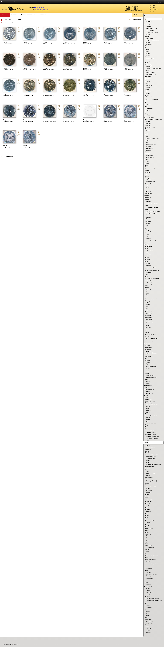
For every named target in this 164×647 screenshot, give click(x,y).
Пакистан (147, 406)
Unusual (147, 24)
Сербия (147, 471)
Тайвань (147, 507)
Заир (146, 174)
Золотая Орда (149, 184)
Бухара (148, 536)
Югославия (148, 619)
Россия (147, 440)
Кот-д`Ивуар (148, 282)
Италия (147, 227)
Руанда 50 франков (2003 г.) (8, 120)
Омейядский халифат (152, 481)
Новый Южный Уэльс (152, 32)
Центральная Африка (151, 565)
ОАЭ (146, 395)
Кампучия (148, 238)
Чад (146, 566)
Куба (146, 285)
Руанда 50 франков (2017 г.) (109, 120)
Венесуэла (148, 123)
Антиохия (147, 55)
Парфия (147, 419)
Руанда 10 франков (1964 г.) (109, 69)
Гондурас (147, 153)
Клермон (147, 263)
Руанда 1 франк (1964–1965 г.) (29, 43)
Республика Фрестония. (151, 438)
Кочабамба (149, 97)
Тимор (147, 515)
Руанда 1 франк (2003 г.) (108, 43)
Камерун (147, 242)
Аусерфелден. (149, 64)
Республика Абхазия (150, 432)
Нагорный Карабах (150, 366)
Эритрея (147, 604)
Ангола (147, 51)
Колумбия (148, 265)
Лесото (147, 302)
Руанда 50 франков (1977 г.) (129, 94)
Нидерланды (148, 385)
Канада (147, 244)
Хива (147, 537)
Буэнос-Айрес (150, 58)
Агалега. (147, 36)
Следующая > (9, 22)
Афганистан (148, 66)
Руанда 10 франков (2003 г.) (28, 94)
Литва (146, 310)
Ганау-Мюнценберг (150, 144)
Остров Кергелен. (150, 401)
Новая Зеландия (149, 389)
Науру (147, 371)
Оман (146, 397)
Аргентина (148, 57)
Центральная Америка (151, 563)
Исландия (148, 221)
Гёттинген (148, 152)
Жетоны (147, 172)
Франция (147, 554)
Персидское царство (151, 213)
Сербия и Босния (150, 473)
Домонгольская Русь (151, 168)
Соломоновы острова (151, 486)
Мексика (147, 343)
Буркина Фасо (149, 108)
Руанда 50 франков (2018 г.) (8, 146)
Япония (147, 626)
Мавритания (148, 317)
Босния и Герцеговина (151, 99)
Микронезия (148, 347)
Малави (147, 325)
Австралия (148, 26)
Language (159, 1)
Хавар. (147, 557)
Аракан (148, 362)
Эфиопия (147, 611)
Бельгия (147, 87)
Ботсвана (147, 103)
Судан (147, 494)
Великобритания (149, 117)
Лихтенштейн (149, 312)
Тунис (146, 526)
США (146, 498)
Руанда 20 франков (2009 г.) (109, 94)
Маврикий (148, 315)
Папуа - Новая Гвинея (151, 415)
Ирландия (148, 217)
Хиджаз (148, 460)
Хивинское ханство (150, 559)
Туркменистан (149, 528)
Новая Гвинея (150, 30)
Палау (147, 408)
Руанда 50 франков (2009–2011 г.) (49, 120)
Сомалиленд (148, 490)
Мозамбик (148, 349)
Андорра (147, 53)
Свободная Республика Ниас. (153, 464)
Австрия (147, 34)
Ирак (146, 205)
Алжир (147, 46)
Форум (26, 1)
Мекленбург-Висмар (150, 341)
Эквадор (147, 596)
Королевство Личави (151, 377)
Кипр (146, 255)
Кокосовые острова (151, 28)
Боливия (147, 95)
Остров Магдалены (150, 403)
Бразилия (148, 104)
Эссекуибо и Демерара (152, 138)
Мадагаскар (148, 319)
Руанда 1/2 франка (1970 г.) (8, 43)
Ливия (147, 308)
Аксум (147, 613)
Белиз (146, 83)
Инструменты (34, 1)
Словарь (16, 1)
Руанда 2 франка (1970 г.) (128, 43)
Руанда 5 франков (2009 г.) (88, 69)
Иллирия (147, 190)
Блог (22, 1)
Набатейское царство (152, 203)
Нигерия (147, 381)
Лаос (146, 291)
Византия (147, 125)
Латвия (147, 293)
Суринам (147, 496)
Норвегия (147, 391)
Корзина (139, 15)
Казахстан (148, 232)
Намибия (147, 368)
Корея (147, 276)
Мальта (147, 332)
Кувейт (147, 287)
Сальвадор (148, 449)
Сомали (147, 488)
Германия (148, 150)
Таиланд (147, 503)
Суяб (147, 234)
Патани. (147, 421)
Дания (147, 163)
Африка (147, 70)
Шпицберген (149, 393)
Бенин (147, 89)
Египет (147, 170)
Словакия (148, 483)
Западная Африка (150, 178)
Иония (147, 199)
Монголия (148, 356)
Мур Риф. (148, 358)
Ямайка (147, 625)
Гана (146, 142)
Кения (147, 252)
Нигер (146, 379)
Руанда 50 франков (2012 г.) (68, 120)
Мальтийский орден (150, 334)
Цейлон (148, 594)
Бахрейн (147, 79)
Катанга (148, 274)
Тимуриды (149, 214)
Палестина (148, 410)
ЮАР (146, 617)
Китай (146, 261)
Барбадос (148, 78)
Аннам (148, 130)
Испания (147, 223)
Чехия (147, 570)
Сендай (148, 630)
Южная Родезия (150, 181)
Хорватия (147, 561)
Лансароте (148, 289)
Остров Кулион (150, 547)
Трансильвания (150, 447)
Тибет (146, 513)
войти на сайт (39, 8)
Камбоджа (148, 236)
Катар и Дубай (149, 250)
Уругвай (147, 542)
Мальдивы (148, 330)
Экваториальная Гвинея (152, 598)
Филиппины (148, 545)
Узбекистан (148, 534)
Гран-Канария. (149, 155)
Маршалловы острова (151, 338)
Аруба (147, 63)
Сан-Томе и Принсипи (151, 454)
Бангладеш (148, 76)
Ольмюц (148, 576)
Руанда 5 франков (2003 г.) (68, 69)
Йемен (147, 229)
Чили (146, 582)
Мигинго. (147, 345)
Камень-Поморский (150, 241)
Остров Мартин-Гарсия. (151, 404)
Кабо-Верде (148, 231)
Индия (147, 195)
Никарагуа (148, 387)
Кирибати (147, 259)
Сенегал (147, 469)
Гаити (146, 134)
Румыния (147, 445)
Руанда (146, 442)
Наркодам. (148, 370)
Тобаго (148, 522)
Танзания (147, 509)
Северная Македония (152, 323)
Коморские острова (150, 267)
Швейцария (148, 586)
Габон (146, 133)
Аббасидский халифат (152, 207)
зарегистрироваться (42, 10)
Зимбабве (148, 179)
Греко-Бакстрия (149, 157)
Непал (147, 373)
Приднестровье (149, 430)
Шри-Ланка (148, 592)
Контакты (42, 15)
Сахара (147, 462)
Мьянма (147, 360)
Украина (147, 540)
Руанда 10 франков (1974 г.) (129, 69)
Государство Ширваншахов (153, 40)
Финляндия (148, 549)
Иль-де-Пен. (148, 193)
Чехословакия (149, 578)
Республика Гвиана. (150, 434)
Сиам (147, 505)
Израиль (147, 185)
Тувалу (147, 525)
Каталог (10, 1)
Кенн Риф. (148, 254)
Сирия (147, 479)
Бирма (148, 364)
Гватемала (148, 146)
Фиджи (147, 543)
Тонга (146, 519)
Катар (146, 248)
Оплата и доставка (28, 15)
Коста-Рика (148, 280)
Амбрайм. (148, 49)
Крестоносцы (148, 284)
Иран (146, 209)
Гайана (147, 136)
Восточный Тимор (150, 127)
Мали (146, 329)
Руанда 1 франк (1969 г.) (47, 43)
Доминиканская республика (153, 167)
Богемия (148, 572)
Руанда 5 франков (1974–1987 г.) (49, 69)
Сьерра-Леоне (149, 499)
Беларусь (147, 81)
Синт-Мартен (149, 477)
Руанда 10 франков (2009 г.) (48, 94)
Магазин (3, 1)
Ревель (148, 590)
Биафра (148, 383)
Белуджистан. (149, 85)
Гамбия (147, 140)
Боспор (147, 101)
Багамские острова (150, 74)
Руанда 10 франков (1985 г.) (8, 94)
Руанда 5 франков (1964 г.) (8, 69)
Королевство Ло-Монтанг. (152, 278)
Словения (148, 485)
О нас (42, 1)
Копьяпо (148, 584)
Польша (147, 427)
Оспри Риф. (148, 399)
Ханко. (148, 551)
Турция (147, 530)
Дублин (148, 219)
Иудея (147, 187)
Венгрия (147, 121)
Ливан (147, 306)
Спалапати (148, 492)
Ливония (148, 295)
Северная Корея (149, 466)
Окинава (148, 628)
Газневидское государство (153, 68)
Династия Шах (150, 375)
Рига (147, 296)
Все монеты (148, 21)
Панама (147, 414)
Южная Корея (149, 621)
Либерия (147, 304)
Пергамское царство (151, 423)
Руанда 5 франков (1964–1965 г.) (29, 69)
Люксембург (148, 313)
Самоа (147, 451)
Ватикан (147, 115)
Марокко (147, 336)
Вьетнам (147, 129)
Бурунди (147, 110)
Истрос (147, 225)
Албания (147, 42)
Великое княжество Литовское (153, 119)
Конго (146, 268)
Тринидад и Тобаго (150, 520)
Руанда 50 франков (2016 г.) (88, 120)
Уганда (147, 532)
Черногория (148, 568)
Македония (148, 321)
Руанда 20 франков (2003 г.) (88, 94)
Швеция (147, 588)
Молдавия (148, 351)
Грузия (147, 161)
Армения (147, 61)
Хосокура (148, 632)
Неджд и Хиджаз (150, 458)
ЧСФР (147, 580)
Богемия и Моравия (151, 574)
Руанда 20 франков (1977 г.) (68, 94)
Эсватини (147, 605)
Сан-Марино (148, 453)
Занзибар (148, 511)
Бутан (146, 112)
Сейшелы (148, 468)
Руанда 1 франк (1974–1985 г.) (69, 43)
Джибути (147, 165)
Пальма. (147, 412)
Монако (147, 354)
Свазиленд (149, 607)
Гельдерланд (148, 148)
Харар (147, 615)
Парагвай (147, 417)
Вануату (147, 114)
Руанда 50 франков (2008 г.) (28, 120)
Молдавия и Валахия (151, 353)
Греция (147, 159)
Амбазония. (148, 47)
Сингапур (147, 475)
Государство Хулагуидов (153, 211)
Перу (146, 425)
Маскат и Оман (149, 340)
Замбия (147, 176)
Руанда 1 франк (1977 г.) (87, 43)
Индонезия (148, 197)
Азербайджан (149, 38)
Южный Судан (149, 623)
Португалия (148, 429)
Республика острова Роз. (152, 436)
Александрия (148, 44)
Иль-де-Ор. (148, 191)
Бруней (147, 106)
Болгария (147, 93)
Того (146, 517)
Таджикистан (148, 501)
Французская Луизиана (151, 555)
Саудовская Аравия (150, 456)
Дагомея (148, 91)
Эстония (147, 609)
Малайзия (148, 327)
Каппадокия (148, 246)
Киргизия (147, 257)
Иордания (148, 201)
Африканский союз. (150, 72)
